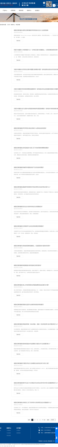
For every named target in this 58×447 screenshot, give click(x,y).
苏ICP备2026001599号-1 (16, 444)
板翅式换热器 (27, 444)
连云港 (5, 446)
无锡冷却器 (33, 444)
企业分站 (45, 441)
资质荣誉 (18, 433)
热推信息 (41, 441)
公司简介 (18, 430)
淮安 (10, 446)
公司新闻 (9, 430)
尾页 (48, 419)
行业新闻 (9, 433)
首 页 (8, 24)
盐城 (7, 446)
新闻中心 (29, 10)
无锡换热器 (37, 444)
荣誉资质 (21, 10)
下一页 (43, 419)
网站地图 (50, 441)
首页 (29, 419)
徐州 (2, 446)
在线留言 (37, 10)
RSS (54, 441)
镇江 (12, 446)
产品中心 (5, 10)
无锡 (14, 446)
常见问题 (18, 24)
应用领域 (13, 10)
